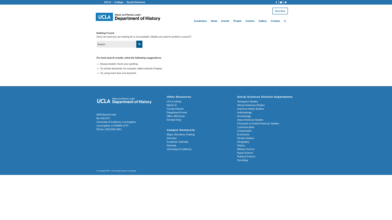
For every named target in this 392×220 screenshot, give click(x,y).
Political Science (246, 156)
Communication (245, 127)
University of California (179, 149)
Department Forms (177, 112)
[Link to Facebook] (276, 2)
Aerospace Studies (247, 101)
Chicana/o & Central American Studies (258, 123)
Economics (243, 134)
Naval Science (245, 153)
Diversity (171, 145)
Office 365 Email (176, 116)
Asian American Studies (250, 120)
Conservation (244, 131)
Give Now (280, 11)
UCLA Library (174, 101)
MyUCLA (172, 105)
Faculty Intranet (175, 109)
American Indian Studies (250, 109)
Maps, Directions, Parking (181, 134)
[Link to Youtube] (281, 2)
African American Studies (251, 105)
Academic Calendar (177, 142)
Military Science (245, 149)
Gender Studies (245, 138)
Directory (172, 138)
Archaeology (244, 116)
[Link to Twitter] (285, 2)
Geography (243, 142)
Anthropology (244, 112)
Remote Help (174, 120)
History (241, 145)
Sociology (242, 160)
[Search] (285, 21)
